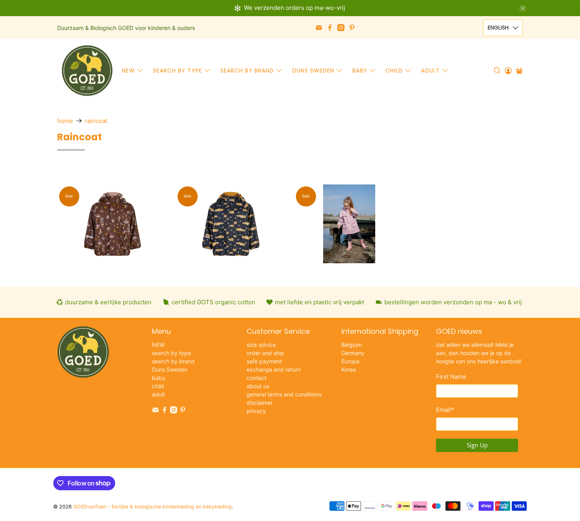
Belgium (351, 344)
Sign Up (477, 445)
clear (198, 173)
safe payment (264, 361)
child (394, 70)
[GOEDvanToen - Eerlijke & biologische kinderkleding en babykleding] (87, 70)
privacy (256, 410)
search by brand (247, 70)
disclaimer (260, 402)
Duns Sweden (313, 70)
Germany (353, 353)
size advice (261, 344)
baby (359, 70)
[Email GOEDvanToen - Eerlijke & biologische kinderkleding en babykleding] (318, 27)
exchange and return (274, 369)
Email (445, 409)
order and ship (265, 353)
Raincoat (96, 121)
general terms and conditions (284, 394)
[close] (523, 8)
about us (258, 386)
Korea (348, 369)
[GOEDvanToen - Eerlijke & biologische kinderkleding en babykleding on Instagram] (340, 27)
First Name (451, 376)
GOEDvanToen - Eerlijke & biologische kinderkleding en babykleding (152, 507)
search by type (177, 70)
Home (65, 121)
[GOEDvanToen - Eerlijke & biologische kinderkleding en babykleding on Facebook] (329, 27)
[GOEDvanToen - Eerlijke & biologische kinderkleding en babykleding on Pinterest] (351, 27)
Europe (350, 361)
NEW (128, 70)
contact (256, 377)
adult (430, 70)
